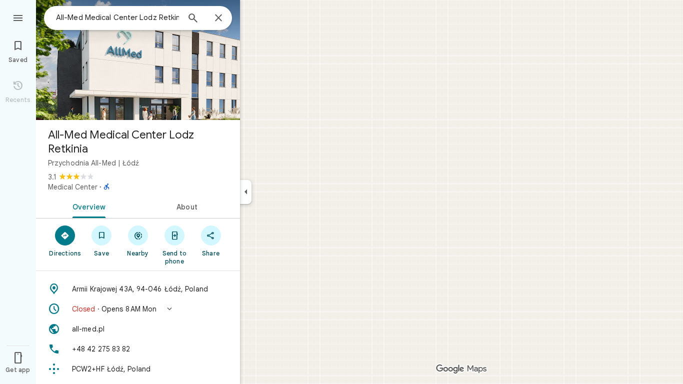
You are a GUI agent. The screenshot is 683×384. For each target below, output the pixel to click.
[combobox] (117, 18)
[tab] (87, 206)
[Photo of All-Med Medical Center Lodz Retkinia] (138, 60)
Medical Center (73, 187)
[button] (138, 309)
